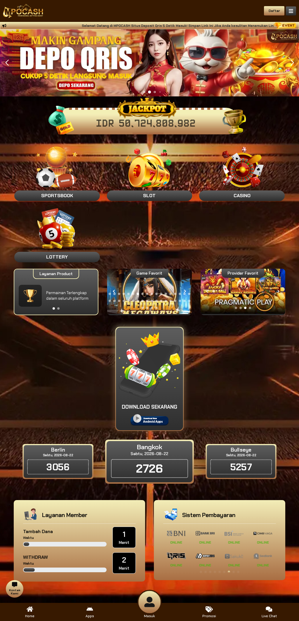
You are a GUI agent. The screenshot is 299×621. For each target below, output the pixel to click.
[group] (243, 291)
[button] (292, 62)
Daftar (274, 10)
